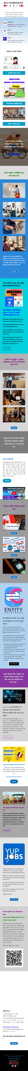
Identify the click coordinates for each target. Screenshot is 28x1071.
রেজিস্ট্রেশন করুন (14, 899)
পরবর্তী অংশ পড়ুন (8, 737)
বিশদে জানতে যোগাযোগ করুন (14, 154)
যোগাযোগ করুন (6, 830)
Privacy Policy (14, 1058)
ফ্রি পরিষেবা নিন (14, 664)
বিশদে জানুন (14, 271)
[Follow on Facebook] (13, 1066)
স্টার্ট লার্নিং (7, 480)
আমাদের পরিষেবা (10, 22)
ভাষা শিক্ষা (9, 38)
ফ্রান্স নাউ (9, 30)
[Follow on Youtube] (15, 1066)
